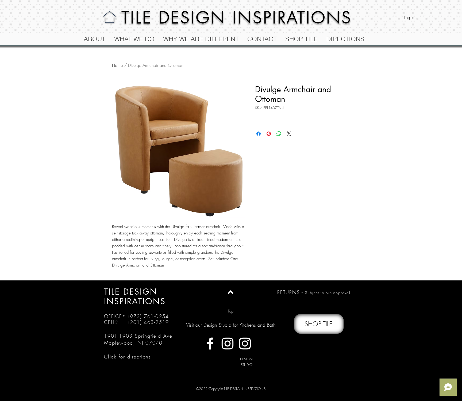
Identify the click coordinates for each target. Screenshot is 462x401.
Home (117, 65)
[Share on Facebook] (258, 133)
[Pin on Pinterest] (268, 133)
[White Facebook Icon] (210, 344)
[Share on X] (289, 133)
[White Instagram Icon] (228, 344)
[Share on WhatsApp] (279, 133)
